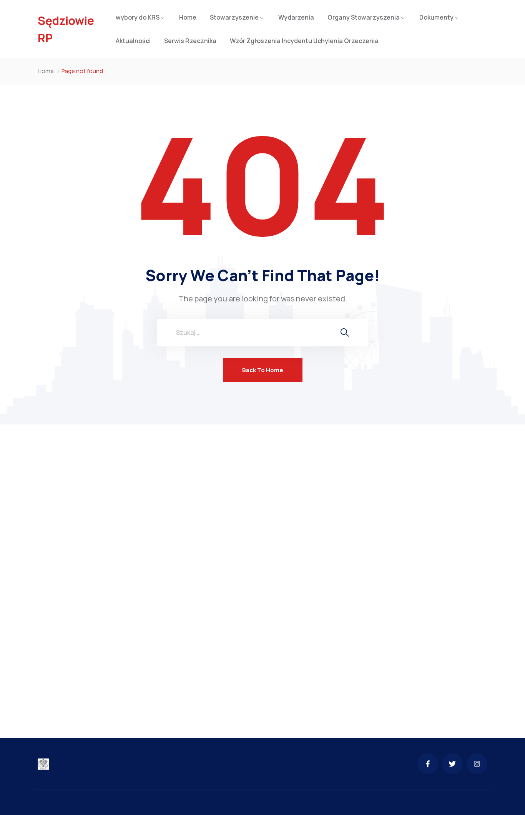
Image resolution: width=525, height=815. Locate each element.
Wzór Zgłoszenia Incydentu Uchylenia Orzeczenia (304, 41)
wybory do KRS (137, 17)
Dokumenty (436, 17)
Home (187, 17)
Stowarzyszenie (234, 17)
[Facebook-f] (427, 763)
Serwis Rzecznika (190, 41)
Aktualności (133, 41)
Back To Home (262, 370)
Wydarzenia (296, 17)
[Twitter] (452, 763)
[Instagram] (477, 763)
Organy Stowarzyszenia (363, 17)
